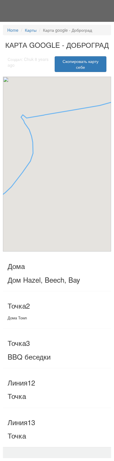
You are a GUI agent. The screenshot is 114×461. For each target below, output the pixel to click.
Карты (31, 30)
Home (12, 30)
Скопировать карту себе (81, 64)
